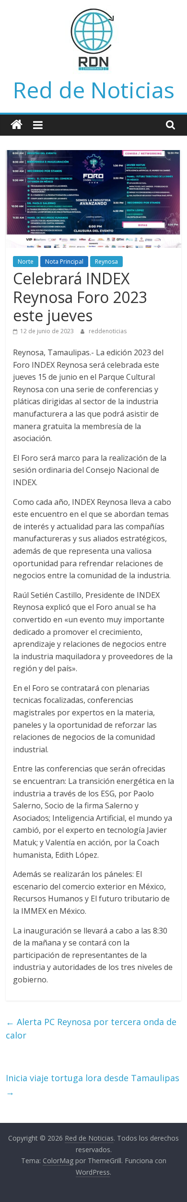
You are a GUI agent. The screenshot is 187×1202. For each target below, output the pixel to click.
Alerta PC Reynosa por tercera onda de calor (91, 1028)
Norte (26, 261)
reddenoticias (108, 331)
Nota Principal (64, 261)
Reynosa (106, 261)
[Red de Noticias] (16, 125)
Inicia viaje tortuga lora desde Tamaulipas (92, 1084)
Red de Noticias (94, 90)
